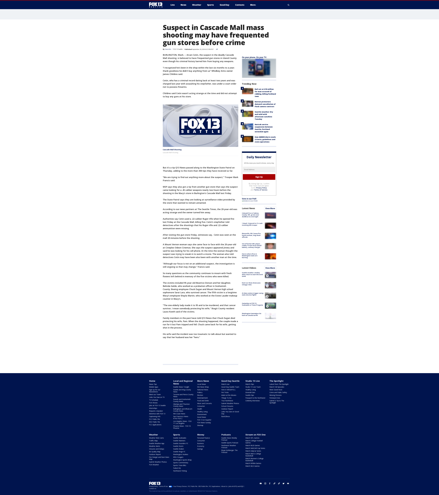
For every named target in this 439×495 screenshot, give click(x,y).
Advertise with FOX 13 (157, 414)
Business (200, 443)
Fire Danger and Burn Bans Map (159, 458)
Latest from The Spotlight (279, 384)
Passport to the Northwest (255, 398)
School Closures (227, 406)
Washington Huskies (180, 454)
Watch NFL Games (252, 438)
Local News (201, 384)
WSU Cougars (178, 457)
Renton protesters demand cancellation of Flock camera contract (265, 104)
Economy (200, 446)
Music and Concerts (204, 403)
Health (199, 409)
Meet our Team (155, 394)
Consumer (201, 406)
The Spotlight (276, 381)
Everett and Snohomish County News (181, 400)
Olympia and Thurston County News (181, 405)
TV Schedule (153, 400)
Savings (200, 449)
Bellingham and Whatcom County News (182, 410)
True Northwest (227, 401)
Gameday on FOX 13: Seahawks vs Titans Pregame (252, 304)
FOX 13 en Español (204, 420)
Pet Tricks (225, 392)
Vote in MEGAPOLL (228, 390)
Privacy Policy (261, 188)
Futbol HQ (177, 468)
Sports (176, 434)
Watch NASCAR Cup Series (255, 448)
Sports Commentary (180, 463)
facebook (270, 483)
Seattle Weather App (156, 443)
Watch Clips (249, 384)
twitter (283, 483)
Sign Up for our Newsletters (154, 391)
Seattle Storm (178, 446)
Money (200, 434)
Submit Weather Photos (230, 403)
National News (202, 390)
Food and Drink (203, 401)
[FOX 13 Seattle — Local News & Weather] (156, 5)
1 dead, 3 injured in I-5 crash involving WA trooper (252, 224)
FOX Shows (153, 403)
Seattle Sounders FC (180, 443)
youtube (260, 483)
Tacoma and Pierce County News (183, 395)
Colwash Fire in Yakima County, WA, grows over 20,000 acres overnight (250, 215)
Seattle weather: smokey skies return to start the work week (252, 274)
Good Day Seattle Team (230, 387)
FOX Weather (154, 465)
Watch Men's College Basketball (253, 455)
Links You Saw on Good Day (230, 413)
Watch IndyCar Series (253, 451)
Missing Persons (275, 395)
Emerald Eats (250, 392)
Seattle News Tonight (181, 387)
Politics (199, 392)
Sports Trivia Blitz (179, 465)
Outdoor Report (227, 409)
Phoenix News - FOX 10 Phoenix (182, 427)
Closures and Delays (156, 449)
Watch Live (225, 384)
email (288, 483)
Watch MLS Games (252, 466)
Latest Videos (249, 267)
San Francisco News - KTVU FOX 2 (181, 417)
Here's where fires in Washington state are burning (249, 255)
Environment (202, 414)
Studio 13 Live (252, 381)
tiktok (274, 483)
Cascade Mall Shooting (172, 149)
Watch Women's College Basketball (254, 459)
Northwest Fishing (180, 471)
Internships (153, 408)
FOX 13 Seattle (178, 49)
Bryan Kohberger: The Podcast (229, 451)
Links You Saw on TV (157, 397)
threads (279, 483)
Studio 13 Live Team (253, 387)
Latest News (248, 208)
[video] (270, 275)
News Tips (153, 384)
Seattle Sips (249, 395)
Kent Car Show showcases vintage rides (251, 284)
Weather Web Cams (156, 438)
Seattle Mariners (179, 441)
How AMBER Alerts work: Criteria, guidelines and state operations (265, 139)
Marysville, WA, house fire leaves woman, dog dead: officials (251, 235)
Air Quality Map (154, 452)
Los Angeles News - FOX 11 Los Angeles (182, 422)
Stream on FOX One (255, 434)
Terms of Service (260, 190)
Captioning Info (154, 416)
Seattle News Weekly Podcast (229, 439)
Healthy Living (202, 412)
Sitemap (200, 425)
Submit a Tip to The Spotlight (276, 402)
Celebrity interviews (252, 401)
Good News (201, 417)
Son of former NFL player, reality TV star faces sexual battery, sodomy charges (251, 245)
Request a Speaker (156, 411)
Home (152, 381)
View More (270, 208)
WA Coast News (179, 414)
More (253, 5)
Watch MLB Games (252, 445)
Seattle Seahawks (179, 438)
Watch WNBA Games (253, 463)
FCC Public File (154, 419)
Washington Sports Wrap (182, 460)
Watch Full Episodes (276, 387)
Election (200, 395)
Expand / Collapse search (288, 5)
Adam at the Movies (228, 395)
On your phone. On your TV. (254, 57)
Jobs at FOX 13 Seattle (157, 405)
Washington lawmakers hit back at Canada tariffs (251, 314)
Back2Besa (225, 416)
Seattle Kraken (178, 449)
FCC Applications (155, 425)
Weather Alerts (154, 446)
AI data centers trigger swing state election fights (252, 294)
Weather (153, 434)
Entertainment (202, 398)
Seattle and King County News (182, 391)
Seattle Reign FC (179, 452)
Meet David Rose (275, 390)
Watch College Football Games (254, 442)
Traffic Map (153, 441)
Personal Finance (203, 438)
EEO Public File (154, 422)
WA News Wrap (203, 387)
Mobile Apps (153, 387)
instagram (265, 483)
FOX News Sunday (204, 422)
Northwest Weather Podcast (228, 446)
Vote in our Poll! (249, 198)
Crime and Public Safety (278, 392)
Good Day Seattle (230, 381)
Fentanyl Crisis (274, 398)
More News (203, 381)
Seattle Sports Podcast (229, 443)
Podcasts (226, 434)
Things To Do (226, 398)
